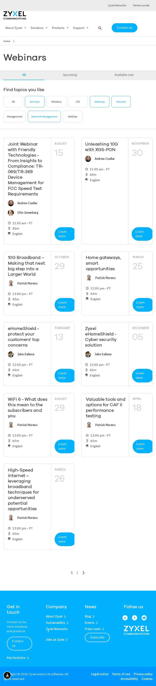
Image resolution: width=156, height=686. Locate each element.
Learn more (62, 234)
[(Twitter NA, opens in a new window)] (134, 618)
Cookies (147, 679)
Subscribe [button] (97, 637)
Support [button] (81, 28)
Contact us (124, 27)
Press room (93, 629)
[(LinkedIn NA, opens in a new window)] (125, 618)
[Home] (14, 15)
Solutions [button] (39, 28)
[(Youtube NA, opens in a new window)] (144, 618)
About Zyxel (54, 616)
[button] (99, 28)
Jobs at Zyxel (55, 639)
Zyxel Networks (57, 629)
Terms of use (121, 674)
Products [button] (60, 28)
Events (89, 623)
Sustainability (55, 623)
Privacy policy (143, 674)
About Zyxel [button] (16, 28)
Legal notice (99, 674)
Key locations (16, 658)
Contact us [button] (17, 643)
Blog (88, 616)
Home (6, 41)
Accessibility (129, 679)
